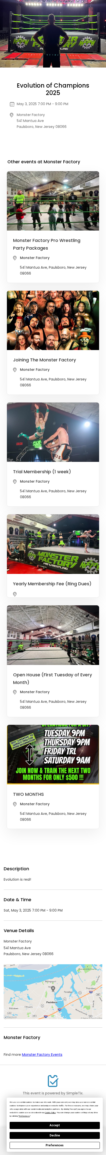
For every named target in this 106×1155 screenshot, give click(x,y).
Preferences (55, 1145)
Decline (55, 1135)
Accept (55, 1125)
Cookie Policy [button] (50, 1112)
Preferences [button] (24, 1116)
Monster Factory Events (42, 1054)
